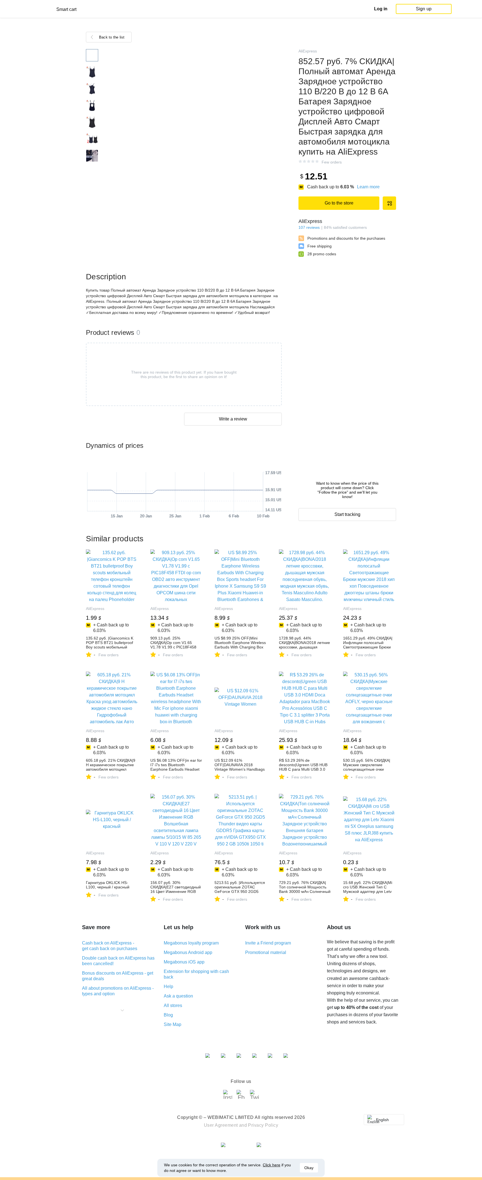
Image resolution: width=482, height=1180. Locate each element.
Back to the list (112, 37)
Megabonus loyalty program (191, 943)
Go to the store (339, 203)
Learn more (368, 186)
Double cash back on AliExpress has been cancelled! (118, 961)
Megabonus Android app (188, 952)
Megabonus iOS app (184, 962)
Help (168, 986)
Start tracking (347, 514)
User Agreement (221, 1125)
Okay (309, 1167)
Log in (380, 8)
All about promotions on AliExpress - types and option (118, 991)
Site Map (172, 1024)
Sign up (424, 8)
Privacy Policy (263, 1125)
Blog (168, 1015)
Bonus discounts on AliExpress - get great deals (117, 976)
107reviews (309, 227)
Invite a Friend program (268, 943)
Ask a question (178, 996)
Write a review (233, 419)
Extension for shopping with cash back (196, 974)
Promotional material (265, 952)
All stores (173, 1005)
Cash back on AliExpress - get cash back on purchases (109, 946)
